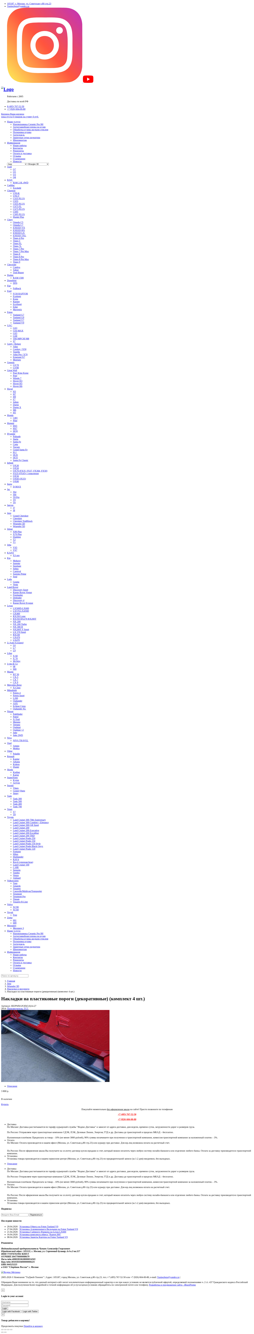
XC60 (16, 909)
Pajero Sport (18, 695)
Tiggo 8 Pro (18, 256)
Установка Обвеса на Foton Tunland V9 (38, 1226)
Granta (16, 582)
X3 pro (16, 555)
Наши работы (20, 145)
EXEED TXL (19, 235)
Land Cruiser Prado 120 (24, 849)
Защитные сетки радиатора (26, 137)
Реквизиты (18, 151)
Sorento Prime (19, 574)
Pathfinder (17, 714)
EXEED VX (19, 227)
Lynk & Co (12, 664)
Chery (10, 219)
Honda (10, 415)
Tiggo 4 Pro (18, 238)
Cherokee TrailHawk (22, 521)
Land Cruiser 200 (21, 828)
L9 (14, 650)
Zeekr (9, 917)
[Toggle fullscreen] (8, 1329)
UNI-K (16, 193)
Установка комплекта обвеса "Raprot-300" (40, 1234)
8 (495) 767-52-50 (15, 106)
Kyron (16, 780)
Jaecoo (10, 505)
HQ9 (15, 431)
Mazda (10, 672)
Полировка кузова (22, 132)
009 (14, 923)
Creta (15, 444)
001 (14, 920)
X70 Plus (17, 534)
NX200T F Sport (21, 629)
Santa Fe (17, 442)
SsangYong (12, 777)
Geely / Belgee (14, 344)
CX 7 (15, 679)
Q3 (14, 174)
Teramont (17, 894)
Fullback (17, 288)
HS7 (15, 428)
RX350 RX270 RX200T (24, 619)
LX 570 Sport (19, 632)
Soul (15, 576)
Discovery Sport (20, 590)
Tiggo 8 (16, 254)
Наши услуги (13, 121)
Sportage (17, 566)
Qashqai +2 (18, 730)
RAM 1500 (18, 278)
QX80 (16, 481)
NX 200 (17, 621)
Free (15, 915)
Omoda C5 (18, 222)
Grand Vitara (19, 791)
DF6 (15, 283)
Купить (5, 1104)
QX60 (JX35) (19, 479)
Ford (9, 291)
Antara (16, 746)
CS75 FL (17, 206)
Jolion (16, 402)
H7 (14, 394)
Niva (9, 738)
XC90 (16, 907)
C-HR (16, 867)
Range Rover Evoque (23, 603)
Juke (15, 732)
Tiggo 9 (16, 262)
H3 (14, 391)
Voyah (10, 912)
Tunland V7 (18, 320)
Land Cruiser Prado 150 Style (27, 843)
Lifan (9, 653)
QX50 (16, 468)
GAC (9, 325)
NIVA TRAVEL (20, 740)
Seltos (16, 568)
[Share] (5, 1329)
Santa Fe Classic (20, 460)
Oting (9, 751)
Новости (17, 161)
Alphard (17, 878)
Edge (15, 307)
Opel (9, 743)
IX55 (15, 457)
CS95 (15, 211)
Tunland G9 (18, 317)
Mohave (17, 560)
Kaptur (16, 759)
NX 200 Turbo (20, 624)
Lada (9, 579)
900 (14, 669)
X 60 (15, 656)
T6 (14, 502)
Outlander (17, 701)
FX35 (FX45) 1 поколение (26, 473)
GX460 (16, 613)
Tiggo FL (17, 243)
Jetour (10, 529)
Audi (9, 167)
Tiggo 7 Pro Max (21, 251)
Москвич (11, 925)
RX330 (16, 635)
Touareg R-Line (20, 902)
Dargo (16, 404)
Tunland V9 (18, 323)
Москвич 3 (18, 928)
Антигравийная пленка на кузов (29, 127)
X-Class (16, 687)
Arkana (16, 761)
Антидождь (19, 135)
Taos (15, 883)
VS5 (15, 547)
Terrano (16, 724)
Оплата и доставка (22, 153)
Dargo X (17, 407)
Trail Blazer (18, 272)
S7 (14, 341)
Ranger (16, 301)
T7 (14, 812)
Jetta (9, 545)
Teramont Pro (19, 896)
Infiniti (10, 463)
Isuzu (9, 484)
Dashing (17, 537)
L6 (14, 645)
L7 (14, 648)
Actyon (16, 783)
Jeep (9, 513)
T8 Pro (16, 497)
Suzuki (10, 785)
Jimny (16, 793)
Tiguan (16, 899)
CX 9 (15, 682)
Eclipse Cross (19, 706)
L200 (15, 698)
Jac (8, 489)
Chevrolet (11, 264)
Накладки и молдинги (18, 989)
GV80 (16, 367)
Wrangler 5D (19, 526)
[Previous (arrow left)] (2, 1332)
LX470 (16, 640)
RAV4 (16, 859)
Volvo (10, 904)
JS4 (14, 492)
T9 (14, 500)
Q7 (14, 169)
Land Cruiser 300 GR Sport (26, 825)
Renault (10, 756)
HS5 (15, 426)
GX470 (16, 637)
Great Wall (12, 370)
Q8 (14, 177)
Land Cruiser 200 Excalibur (26, 833)
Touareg (17, 888)
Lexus (10, 605)
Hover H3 (17, 381)
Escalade (17, 188)
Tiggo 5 (16, 241)
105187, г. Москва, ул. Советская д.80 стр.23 (29, 3)
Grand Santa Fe (20, 449)
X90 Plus (17, 531)
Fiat (9, 286)
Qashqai (17, 727)
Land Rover (12, 587)
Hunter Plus (18, 217)
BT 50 (16, 674)
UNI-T (16, 196)
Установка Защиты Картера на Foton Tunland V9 (43, 1237)
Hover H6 (17, 386)
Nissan (10, 711)
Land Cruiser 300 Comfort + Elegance (31, 822)
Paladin (16, 753)
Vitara (16, 788)
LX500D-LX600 (21, 608)
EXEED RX (19, 230)
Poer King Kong (20, 373)
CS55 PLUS (19, 204)
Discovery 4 (18, 600)
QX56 (16, 476)
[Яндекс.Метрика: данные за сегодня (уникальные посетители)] (10, 1272)
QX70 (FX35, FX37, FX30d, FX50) (30, 471)
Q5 (14, 172)
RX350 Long (19, 616)
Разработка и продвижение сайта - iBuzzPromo (172, 1285)
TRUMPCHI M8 (21, 338)
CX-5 (15, 677)
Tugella (16, 352)
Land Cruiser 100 (21, 865)
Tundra (16, 872)
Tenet (9, 809)
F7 (14, 399)
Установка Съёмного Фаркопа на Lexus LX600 (42, 1232)
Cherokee (17, 518)
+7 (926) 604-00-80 (16, 109)
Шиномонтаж (20, 140)
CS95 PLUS (19, 214)
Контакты (18, 148)
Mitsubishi (12, 690)
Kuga (15, 299)
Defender (17, 597)
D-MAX (17, 486)
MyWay (16, 661)
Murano (16, 722)
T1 (14, 542)
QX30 (16, 465)
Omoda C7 (18, 225)
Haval (10, 389)
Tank (9, 796)
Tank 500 (17, 801)
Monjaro (17, 360)
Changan (11, 190)
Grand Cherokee (20, 516)
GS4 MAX (18, 330)
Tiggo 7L (17, 246)
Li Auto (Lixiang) (15, 642)
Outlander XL (19, 709)
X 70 (15, 658)
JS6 (14, 494)
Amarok (17, 886)
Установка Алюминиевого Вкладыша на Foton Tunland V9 (48, 1229)
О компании (19, 158)
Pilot (15, 420)
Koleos (16, 764)
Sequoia (16, 870)
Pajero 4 (17, 693)
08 (14, 666)
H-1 (15, 452)
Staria (15, 439)
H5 (14, 412)
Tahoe (16, 270)
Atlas (15, 346)
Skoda (10, 769)
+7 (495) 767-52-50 (127, 1114)
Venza (16, 875)
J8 (14, 510)
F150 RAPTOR (20, 293)
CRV (15, 418)
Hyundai (11, 434)
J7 (14, 508)
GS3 (15, 328)
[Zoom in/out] (11, 1329)
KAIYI (10, 553)
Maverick (17, 309)
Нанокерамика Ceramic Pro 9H (28, 124)
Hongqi (10, 423)
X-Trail (16, 719)
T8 (14, 814)
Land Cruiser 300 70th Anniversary (29, 820)
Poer (15, 375)
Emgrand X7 (19, 357)
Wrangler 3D (19, 523)
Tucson (16, 447)
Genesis (10, 362)
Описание (12, 1086)
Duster (16, 767)
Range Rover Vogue (22, 592)
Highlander (18, 857)
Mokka (16, 748)
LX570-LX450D (21, 611)
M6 (14, 410)
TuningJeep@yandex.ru (18, 6)
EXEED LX (19, 233)
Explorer (17, 296)
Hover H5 (17, 383)
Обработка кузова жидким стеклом (30, 129)
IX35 (15, 455)
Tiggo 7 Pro (18, 248)
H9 (14, 397)
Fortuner (17, 851)
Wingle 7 (17, 378)
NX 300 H (18, 627)
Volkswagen (13, 880)
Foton (9, 312)
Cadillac (11, 185)
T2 (14, 539)
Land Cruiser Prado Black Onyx (28, 846)
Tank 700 (17, 806)
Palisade (17, 436)
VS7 (15, 550)
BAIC (10, 180)
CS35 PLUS (19, 198)
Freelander (18, 595)
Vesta (15, 584)
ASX (15, 703)
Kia (8, 558)
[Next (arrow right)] (5, 1332)
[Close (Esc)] (2, 1329)
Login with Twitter (30, 1311)
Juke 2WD (18, 735)
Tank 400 (17, 804)
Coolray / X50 (19, 349)
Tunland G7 (18, 315)
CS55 (15, 201)
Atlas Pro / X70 (20, 354)
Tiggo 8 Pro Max (21, 259)
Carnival (17, 571)
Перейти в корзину (33, 1326)
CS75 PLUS (19, 209)
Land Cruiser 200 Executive (26, 830)
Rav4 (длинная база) (23, 862)
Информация (13, 143)
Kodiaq (16, 772)
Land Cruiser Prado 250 (24, 838)
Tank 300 (17, 798)
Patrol (15, 716)
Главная (11, 981)
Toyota (10, 817)
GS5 (15, 333)
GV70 (16, 365)
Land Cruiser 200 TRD (24, 835)
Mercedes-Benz (14, 685)
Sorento (16, 563)
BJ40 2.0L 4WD (20, 182)
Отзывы (17, 156)
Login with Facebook (11, 1311)
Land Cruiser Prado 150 (24, 841)
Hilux (15, 854)
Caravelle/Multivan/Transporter (27, 891)
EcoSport (17, 304)
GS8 (15, 336)
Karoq (16, 775)
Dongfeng (11, 280)
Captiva (16, 267)
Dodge (10, 275)
